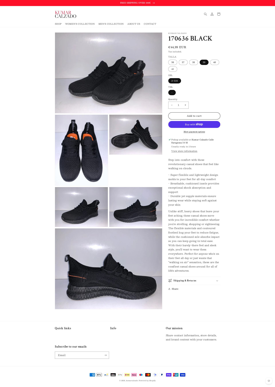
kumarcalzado (132, 380)
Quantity (172, 99)
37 (183, 62)
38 (193, 62)
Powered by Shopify (147, 380)
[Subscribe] (105, 355)
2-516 (174, 80)
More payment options (194, 131)
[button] (205, 14)
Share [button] (175, 289)
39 (204, 62)
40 (214, 62)
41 (172, 69)
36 (172, 62)
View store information (184, 151)
